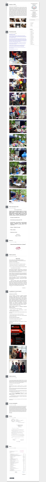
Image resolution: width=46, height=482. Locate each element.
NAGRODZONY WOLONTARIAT (15, 291)
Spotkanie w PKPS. (12, 4)
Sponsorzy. (11, 240)
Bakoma (10, 416)
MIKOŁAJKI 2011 (12, 254)
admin (16, 33)
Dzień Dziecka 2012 (12, 31)
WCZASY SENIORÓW (13, 403)
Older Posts (11, 478)
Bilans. (10, 446)
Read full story (24, 474)
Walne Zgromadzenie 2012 (13, 206)
